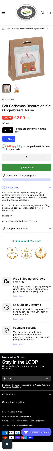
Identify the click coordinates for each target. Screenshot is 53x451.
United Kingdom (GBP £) (12, 412)
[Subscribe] (47, 378)
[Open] (7, 444)
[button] (49, 12)
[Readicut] (26, 12)
